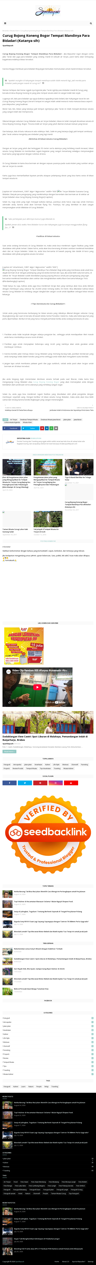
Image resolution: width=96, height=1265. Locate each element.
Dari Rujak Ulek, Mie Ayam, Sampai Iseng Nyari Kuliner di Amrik (39, 969)
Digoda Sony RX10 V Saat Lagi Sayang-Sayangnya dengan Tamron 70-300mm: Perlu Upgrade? (51, 921)
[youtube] (71, 783)
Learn (23, 1087)
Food (16, 1182)
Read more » (9, 751)
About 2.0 (65, 1261)
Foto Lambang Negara (37, 1186)
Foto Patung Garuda (66, 1186)
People (39, 1087)
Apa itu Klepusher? (78, 1261)
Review (48, 1058)
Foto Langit (52, 1186)
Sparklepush (8, 45)
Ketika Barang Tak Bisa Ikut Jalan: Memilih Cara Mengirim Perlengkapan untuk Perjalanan (49, 891)
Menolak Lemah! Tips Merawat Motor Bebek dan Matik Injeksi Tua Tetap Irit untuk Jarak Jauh (51, 931)
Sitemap (91, 1261)
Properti (7, 768)
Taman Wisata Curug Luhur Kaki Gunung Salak (15, 530)
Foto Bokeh (83, 1182)
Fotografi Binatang (19, 1190)
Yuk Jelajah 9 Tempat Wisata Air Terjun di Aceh (46, 530)
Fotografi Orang (76, 1190)
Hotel (20, 1193)
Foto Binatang (54, 1182)
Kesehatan (38, 765)
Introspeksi (17, 765)
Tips (48, 1066)
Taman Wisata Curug (58, 1193)
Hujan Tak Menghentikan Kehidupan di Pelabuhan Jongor (37, 1239)
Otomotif (75, 765)
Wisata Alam (14, 31)
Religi (46, 1087)
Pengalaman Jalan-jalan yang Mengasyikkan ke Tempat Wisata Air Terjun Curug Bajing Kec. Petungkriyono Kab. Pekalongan (47, 481)
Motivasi (65, 765)
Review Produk (18, 768)
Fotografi (7, 765)
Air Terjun (13, 420)
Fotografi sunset (9, 1193)
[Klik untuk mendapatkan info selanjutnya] (24, 664)
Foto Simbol (80, 1186)
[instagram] (56, 783)
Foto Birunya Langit (69, 1182)
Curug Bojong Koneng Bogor (46, 382)
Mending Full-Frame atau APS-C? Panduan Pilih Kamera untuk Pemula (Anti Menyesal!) (48, 1249)
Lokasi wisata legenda (12, 422)
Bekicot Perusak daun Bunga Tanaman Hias (31, 989)
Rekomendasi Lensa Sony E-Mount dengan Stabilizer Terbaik (38, 949)
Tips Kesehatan (45, 768)
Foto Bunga (8, 1186)
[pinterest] (40, 783)
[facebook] (9, 783)
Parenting (84, 765)
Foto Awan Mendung (38, 1182)
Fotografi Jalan (48, 1190)
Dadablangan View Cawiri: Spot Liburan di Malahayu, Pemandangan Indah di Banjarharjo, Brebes (45, 738)
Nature (30, 1087)
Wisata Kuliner (69, 768)
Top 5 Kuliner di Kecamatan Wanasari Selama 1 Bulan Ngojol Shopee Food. (43, 901)
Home (57, 1261)
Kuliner (47, 765)
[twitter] (25, 783)
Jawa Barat (77, 420)
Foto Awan (24, 1182)
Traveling (57, 768)
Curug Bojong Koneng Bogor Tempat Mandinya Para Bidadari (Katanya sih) (78, 504)
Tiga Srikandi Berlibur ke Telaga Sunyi (78, 478)
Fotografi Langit (62, 1190)
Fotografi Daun (35, 1190)
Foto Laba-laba (20, 1186)
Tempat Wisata (31, 768)
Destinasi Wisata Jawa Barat (50, 420)
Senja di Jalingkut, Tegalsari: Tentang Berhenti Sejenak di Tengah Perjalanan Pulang (48, 911)
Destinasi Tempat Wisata (29, 420)
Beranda (5, 31)
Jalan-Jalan (67, 420)
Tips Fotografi (74, 1193)
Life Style (56, 765)
